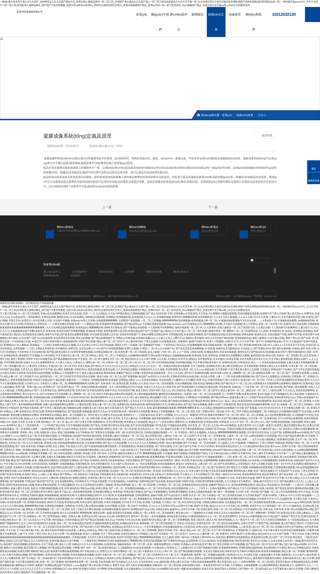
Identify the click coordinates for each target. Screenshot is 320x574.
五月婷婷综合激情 (49, 512)
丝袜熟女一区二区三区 (132, 435)
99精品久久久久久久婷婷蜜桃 (87, 544)
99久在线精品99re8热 (301, 509)
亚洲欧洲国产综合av (241, 558)
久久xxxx (198, 369)
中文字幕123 (10, 463)
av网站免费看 (256, 435)
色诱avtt (75, 320)
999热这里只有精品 (177, 516)
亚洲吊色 (213, 355)
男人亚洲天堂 (224, 561)
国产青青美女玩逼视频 (102, 432)
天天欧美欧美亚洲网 (227, 498)
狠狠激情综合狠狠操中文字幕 (228, 408)
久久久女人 (288, 390)
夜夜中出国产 (215, 404)
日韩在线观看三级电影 (69, 453)
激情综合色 (62, 317)
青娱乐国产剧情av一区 (64, 474)
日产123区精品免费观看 (290, 418)
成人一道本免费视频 (155, 516)
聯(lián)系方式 (180, 271)
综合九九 (165, 390)
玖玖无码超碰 (106, 345)
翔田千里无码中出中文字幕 (270, 477)
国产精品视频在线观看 (190, 551)
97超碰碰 (240, 442)
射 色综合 (287, 331)
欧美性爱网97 (230, 516)
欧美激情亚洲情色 (228, 547)
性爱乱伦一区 (140, 512)
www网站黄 (21, 453)
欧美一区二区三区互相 (124, 429)
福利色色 (70, 505)
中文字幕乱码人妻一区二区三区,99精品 (76, 355)
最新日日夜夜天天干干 (129, 453)
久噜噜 (75, 547)
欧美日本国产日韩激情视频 (71, 331)
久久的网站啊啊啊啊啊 (306, 449)
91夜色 (309, 317)
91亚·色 (275, 404)
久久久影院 (272, 456)
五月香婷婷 (221, 369)
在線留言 (235, 14)
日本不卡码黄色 (139, 505)
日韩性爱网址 (142, 495)
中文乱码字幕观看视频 (220, 470)
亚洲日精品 (251, 533)
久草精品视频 (79, 537)
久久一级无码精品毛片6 (121, 387)
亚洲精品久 (9, 345)
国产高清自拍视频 (31, 439)
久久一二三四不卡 (198, 488)
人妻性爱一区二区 (209, 533)
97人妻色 (281, 547)
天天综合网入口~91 (89, 348)
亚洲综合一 (238, 387)
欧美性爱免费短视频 (81, 352)
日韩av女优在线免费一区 (13, 502)
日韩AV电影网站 (218, 488)
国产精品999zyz (132, 324)
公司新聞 (129, 271)
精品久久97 (77, 446)
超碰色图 (209, 369)
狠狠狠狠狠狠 (52, 495)
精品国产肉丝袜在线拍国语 (87, 435)
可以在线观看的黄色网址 (86, 449)
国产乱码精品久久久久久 (124, 561)
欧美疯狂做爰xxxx (145, 338)
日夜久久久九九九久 (154, 387)
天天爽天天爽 (38, 456)
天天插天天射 (251, 554)
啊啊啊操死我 (190, 317)
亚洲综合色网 (49, 317)
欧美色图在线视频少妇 (242, 376)
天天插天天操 (300, 498)
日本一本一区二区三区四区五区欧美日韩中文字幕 (53, 526)
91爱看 (187, 394)
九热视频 (155, 502)
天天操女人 (246, 348)
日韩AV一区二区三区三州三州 (121, 362)
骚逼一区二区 (60, 383)
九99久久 (194, 533)
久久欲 (111, 313)
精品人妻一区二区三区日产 (110, 341)
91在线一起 (20, 512)
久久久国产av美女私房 (122, 463)
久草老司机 (189, 526)
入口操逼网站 (124, 547)
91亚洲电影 (204, 397)
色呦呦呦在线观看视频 (260, 467)
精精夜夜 (59, 418)
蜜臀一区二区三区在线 (239, 345)
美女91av (255, 540)
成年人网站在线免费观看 (199, 477)
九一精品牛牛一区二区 (247, 519)
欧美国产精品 (29, 474)
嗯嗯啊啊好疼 (96, 327)
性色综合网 (196, 460)
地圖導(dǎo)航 (51, 275)
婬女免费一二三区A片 (292, 484)
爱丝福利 (199, 338)
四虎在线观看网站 (305, 390)
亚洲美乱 (127, 558)
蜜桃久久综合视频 (13, 547)
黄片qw (291, 547)
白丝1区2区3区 (39, 463)
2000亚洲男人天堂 (42, 320)
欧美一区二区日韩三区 (270, 324)
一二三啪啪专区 (88, 540)
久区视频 (167, 453)
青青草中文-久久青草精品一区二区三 (269, 505)
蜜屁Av (192, 359)
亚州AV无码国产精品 (127, 537)
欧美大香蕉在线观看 (45, 484)
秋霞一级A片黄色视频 (170, 442)
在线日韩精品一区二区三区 (127, 551)
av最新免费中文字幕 (269, 554)
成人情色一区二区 (207, 439)
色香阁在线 (123, 404)
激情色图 (97, 502)
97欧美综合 (244, 362)
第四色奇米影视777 (130, 334)
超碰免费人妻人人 (239, 397)
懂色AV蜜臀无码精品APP (154, 334)
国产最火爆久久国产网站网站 (95, 526)
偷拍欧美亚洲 (67, 495)
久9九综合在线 (132, 519)
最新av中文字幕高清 (204, 498)
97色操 (138, 387)
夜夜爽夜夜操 (157, 456)
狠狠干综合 (110, 390)
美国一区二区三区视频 (251, 415)
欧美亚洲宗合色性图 (64, 338)
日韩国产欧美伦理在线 (261, 397)
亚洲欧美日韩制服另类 (144, 477)
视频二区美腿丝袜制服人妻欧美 (32, 449)
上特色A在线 (196, 352)
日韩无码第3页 (52, 554)
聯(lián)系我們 (253, 22)
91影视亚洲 (230, 404)
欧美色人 (172, 547)
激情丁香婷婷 (18, 359)
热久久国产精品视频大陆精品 (232, 418)
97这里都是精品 (127, 446)
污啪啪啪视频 (138, 313)
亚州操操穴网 (305, 456)
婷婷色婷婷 (247, 334)
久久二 (236, 561)
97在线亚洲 (114, 411)
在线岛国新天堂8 (191, 565)
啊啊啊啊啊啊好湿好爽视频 (176, 320)
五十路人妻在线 (25, 530)
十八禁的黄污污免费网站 (161, 327)
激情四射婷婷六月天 (156, 404)
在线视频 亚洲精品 (69, 460)
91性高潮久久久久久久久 (175, 470)
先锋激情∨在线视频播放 (61, 463)
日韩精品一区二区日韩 (173, 467)
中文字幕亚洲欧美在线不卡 (207, 362)
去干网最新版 (65, 435)
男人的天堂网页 (288, 456)
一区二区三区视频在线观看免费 (258, 502)
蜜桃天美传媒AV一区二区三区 (223, 415)
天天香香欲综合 (48, 390)
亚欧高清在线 (242, 540)
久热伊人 (313, 498)
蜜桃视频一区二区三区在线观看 (156, 523)
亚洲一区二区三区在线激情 (79, 439)
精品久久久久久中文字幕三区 (224, 505)
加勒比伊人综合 (48, 432)
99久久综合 (304, 491)
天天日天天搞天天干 (165, 558)
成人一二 (255, 362)
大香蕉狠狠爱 (251, 565)
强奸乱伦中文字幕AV (236, 551)
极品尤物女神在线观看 (121, 394)
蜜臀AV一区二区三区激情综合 (242, 331)
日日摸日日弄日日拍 (257, 432)
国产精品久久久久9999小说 (33, 540)
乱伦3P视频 (111, 505)
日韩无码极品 (72, 519)
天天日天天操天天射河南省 (101, 537)
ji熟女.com (134, 380)
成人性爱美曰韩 (153, 435)
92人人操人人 (275, 345)
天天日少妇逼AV (207, 540)
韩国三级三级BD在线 (109, 530)
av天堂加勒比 (243, 463)
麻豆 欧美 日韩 (308, 348)
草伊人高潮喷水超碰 (261, 463)
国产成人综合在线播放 (195, 404)
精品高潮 (28, 547)
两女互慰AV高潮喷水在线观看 (60, 530)
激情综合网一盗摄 (102, 512)
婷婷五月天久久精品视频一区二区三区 (234, 512)
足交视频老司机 (233, 502)
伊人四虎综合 (179, 390)
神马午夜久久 (95, 415)
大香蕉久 (42, 366)
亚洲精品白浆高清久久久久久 (127, 526)
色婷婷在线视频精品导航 (216, 558)
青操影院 (23, 355)
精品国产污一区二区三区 (13, 516)
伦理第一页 (124, 505)
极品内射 (60, 380)
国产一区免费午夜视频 (297, 373)
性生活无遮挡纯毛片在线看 (42, 523)
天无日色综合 (146, 561)
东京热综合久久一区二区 (150, 429)
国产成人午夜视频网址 (155, 491)
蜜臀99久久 (181, 422)
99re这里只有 (23, 456)
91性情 (119, 519)
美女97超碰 (263, 394)
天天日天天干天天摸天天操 (144, 401)
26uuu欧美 (106, 449)
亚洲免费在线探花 (111, 509)
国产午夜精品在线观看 (135, 327)
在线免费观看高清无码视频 (223, 526)
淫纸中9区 (154, 390)
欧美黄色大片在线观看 (136, 422)
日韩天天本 (14, 320)
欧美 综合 (202, 380)
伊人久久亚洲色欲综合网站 (90, 484)
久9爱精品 (191, 397)
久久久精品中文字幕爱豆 (237, 481)
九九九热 (161, 359)
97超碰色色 (295, 505)
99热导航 (95, 418)
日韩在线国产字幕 (277, 334)
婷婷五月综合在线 (112, 415)
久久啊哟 (101, 568)
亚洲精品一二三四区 (40, 345)
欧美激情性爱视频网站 (111, 324)
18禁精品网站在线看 (213, 502)
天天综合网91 (77, 317)
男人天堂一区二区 (34, 401)
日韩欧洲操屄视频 (48, 488)
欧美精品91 (82, 327)
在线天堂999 (244, 425)
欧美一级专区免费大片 (265, 470)
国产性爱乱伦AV (262, 348)
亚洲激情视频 (163, 317)
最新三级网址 (259, 338)
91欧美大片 (132, 449)
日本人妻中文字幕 (198, 470)
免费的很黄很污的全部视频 (233, 460)
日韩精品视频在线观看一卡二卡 (160, 432)
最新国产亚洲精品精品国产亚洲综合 (54, 565)
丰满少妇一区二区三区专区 (62, 366)
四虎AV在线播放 (247, 498)
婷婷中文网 (102, 394)
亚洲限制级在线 (41, 397)
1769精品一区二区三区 (168, 484)
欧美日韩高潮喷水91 (149, 467)
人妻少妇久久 (305, 327)
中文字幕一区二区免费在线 (262, 418)
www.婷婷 (73, 568)
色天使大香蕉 (207, 376)
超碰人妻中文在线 (20, 488)
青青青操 (117, 491)
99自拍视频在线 (179, 488)
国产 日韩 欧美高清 (25, 446)
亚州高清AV (6, 572)
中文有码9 (22, 352)
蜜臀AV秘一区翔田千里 (268, 512)
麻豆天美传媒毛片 (114, 408)
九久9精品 (101, 313)
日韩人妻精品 (303, 512)
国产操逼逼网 (17, 481)
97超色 (295, 348)
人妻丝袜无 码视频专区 (108, 456)
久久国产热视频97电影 (206, 547)
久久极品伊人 (159, 547)
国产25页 (305, 338)
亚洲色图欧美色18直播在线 (114, 474)
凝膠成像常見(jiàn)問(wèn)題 (98, 207)
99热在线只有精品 (133, 491)
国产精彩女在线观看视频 (56, 498)
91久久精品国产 (271, 516)
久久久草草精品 (176, 397)
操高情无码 (46, 376)
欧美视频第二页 (258, 411)
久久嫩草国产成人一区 (270, 429)
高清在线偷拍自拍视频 (273, 362)
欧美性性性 (34, 544)
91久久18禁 (17, 324)
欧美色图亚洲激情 (193, 334)
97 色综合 (179, 523)
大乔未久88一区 (16, 442)
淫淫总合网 (38, 411)
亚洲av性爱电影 (122, 484)
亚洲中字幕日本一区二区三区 (110, 554)
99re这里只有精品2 (161, 355)
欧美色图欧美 (205, 317)
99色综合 (92, 530)
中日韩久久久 (32, 383)
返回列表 (267, 135)
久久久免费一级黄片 (262, 425)
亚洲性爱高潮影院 (178, 491)
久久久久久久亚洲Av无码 (162, 505)
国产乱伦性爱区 (226, 463)
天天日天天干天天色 (293, 345)
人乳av (190, 558)
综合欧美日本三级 (15, 509)
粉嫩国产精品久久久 (219, 484)
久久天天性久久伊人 (87, 345)
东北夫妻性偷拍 (132, 568)
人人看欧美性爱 (83, 404)
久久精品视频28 (66, 484)
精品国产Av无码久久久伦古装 (153, 376)
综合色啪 (306, 411)
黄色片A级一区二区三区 (109, 376)
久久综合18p (148, 568)
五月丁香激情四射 (183, 554)
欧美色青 (50, 331)
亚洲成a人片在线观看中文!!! (66, 373)
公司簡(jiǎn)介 (79, 271)
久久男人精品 (292, 477)
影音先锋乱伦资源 (64, 324)
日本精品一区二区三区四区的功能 (224, 495)
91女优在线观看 (228, 352)
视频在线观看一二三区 (220, 456)
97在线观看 (270, 435)
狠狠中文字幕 (52, 334)
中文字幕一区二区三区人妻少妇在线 (263, 387)
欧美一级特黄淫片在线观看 (136, 411)
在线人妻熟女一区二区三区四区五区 (236, 327)
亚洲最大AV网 (44, 446)
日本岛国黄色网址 (64, 481)
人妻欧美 (53, 477)
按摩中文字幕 (295, 334)
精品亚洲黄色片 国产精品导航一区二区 (282, 474)
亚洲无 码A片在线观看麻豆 (18, 477)
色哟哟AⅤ (11, 425)
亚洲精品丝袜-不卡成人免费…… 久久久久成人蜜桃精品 (247, 439)
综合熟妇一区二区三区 (121, 470)
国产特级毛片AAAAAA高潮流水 (157, 460)
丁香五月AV (40, 533)
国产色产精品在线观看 (92, 519)
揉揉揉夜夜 (76, 533)
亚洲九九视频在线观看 (200, 491)
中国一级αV (179, 530)
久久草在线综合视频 (126, 369)
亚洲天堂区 (206, 509)
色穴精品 (13, 338)
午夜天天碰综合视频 (16, 554)
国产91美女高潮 (83, 422)
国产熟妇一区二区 (248, 568)
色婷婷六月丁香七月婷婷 (273, 313)
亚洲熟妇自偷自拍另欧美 (195, 484)
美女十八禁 (65, 544)
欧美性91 (177, 317)
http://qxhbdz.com (176, 324)
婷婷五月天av (100, 411)
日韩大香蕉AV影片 (52, 341)
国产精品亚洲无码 (200, 401)
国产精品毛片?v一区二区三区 (236, 383)
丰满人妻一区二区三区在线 (303, 366)
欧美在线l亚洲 (137, 404)
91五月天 (183, 359)
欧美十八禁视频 (215, 341)
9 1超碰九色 (255, 530)
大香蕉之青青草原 (44, 348)
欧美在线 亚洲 (199, 355)
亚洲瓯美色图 (195, 422)
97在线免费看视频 (124, 495)
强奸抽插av (58, 519)
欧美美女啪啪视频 (271, 551)
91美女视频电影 (183, 383)
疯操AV (126, 509)
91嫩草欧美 (14, 558)
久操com (90, 470)
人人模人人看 (45, 474)
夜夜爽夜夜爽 (47, 418)
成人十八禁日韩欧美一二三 (32, 425)
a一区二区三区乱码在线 (157, 488)
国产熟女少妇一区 (255, 544)
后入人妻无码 (29, 366)
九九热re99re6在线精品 (224, 425)
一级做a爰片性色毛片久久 (265, 481)
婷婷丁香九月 (293, 338)
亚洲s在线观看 (115, 568)
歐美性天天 (260, 334)
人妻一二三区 (223, 376)
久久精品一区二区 (171, 502)
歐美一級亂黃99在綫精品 (45, 460)
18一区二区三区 (146, 362)
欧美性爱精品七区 (51, 429)
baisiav (102, 516)
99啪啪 (65, 554)
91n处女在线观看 (142, 547)
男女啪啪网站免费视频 (30, 404)
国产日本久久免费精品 (267, 376)
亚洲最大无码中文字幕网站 (289, 526)
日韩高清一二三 (45, 324)
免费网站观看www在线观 (296, 432)
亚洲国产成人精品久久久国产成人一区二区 (173, 331)
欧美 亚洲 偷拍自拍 (69, 488)
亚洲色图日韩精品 (102, 491)
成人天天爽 (308, 558)
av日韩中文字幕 (184, 505)
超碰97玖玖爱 (172, 429)
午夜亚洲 (93, 474)
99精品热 (279, 442)
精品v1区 (270, 355)
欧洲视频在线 (123, 317)
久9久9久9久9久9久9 (269, 408)
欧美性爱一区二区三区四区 (132, 352)
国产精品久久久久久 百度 (138, 408)
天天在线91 (219, 359)
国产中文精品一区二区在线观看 (199, 442)
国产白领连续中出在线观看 (54, 394)
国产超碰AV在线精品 (179, 401)
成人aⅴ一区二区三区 (263, 526)
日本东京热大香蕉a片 (153, 474)
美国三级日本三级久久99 (204, 519)
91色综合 (190, 523)
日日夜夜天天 (82, 481)
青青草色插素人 (226, 519)
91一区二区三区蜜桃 (28, 313)
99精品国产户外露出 (281, 369)
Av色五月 (36, 341)
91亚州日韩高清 (134, 432)
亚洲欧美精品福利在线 (250, 547)
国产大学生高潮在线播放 (306, 369)
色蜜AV (287, 324)
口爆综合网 (81, 467)
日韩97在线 (188, 481)
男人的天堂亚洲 (308, 355)
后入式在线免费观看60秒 (278, 415)
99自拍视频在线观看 (248, 313)
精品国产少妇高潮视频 (15, 544)
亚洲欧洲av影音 (41, 467)
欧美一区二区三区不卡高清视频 (249, 456)
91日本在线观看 (17, 526)
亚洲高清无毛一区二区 (208, 523)
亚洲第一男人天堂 (29, 432)
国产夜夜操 (251, 408)
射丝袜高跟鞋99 (99, 397)
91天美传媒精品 (116, 481)
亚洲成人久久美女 (139, 383)
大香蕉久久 (79, 362)
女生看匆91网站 (93, 442)
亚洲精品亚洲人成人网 (217, 366)
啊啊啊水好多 (7, 453)
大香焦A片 (9, 449)
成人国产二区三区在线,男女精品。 (286, 537)
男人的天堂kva (295, 313)
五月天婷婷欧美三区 (203, 474)
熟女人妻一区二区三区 (104, 404)
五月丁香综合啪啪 (110, 533)
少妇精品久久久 (234, 554)
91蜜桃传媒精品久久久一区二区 (205, 516)
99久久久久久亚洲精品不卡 (70, 470)
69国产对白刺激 (86, 341)
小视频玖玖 (252, 442)
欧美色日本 (140, 470)
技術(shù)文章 (216, 22)
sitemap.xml (270, 296)
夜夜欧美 (286, 554)
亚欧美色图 (104, 561)
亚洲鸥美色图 (202, 373)
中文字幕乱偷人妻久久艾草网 (243, 369)
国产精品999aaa (219, 397)
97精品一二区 (147, 348)
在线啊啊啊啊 (58, 397)
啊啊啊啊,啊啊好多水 (188, 408)
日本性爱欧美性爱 (13, 362)
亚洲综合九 (30, 324)
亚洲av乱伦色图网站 (51, 313)
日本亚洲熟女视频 (47, 435)
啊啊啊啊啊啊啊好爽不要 (19, 397)
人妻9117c (274, 317)
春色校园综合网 (259, 537)
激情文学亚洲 (165, 530)
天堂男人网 (82, 505)
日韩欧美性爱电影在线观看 (209, 481)
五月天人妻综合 (129, 418)
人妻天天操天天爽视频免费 (300, 362)
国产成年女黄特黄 (281, 348)
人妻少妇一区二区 (207, 463)
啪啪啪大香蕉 (213, 383)
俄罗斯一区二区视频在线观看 (209, 554)
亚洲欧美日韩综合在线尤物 (184, 376)
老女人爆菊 (153, 352)
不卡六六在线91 (206, 446)
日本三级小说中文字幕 (184, 446)
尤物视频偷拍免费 (181, 355)
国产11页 (314, 432)
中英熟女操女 (111, 498)
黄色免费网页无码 (251, 474)
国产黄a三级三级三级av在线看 (290, 544)
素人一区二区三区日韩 (143, 484)
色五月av (110, 519)
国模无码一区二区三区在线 (167, 565)
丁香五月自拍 (297, 533)
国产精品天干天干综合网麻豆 (243, 488)
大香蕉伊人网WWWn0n (202, 537)
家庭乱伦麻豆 (79, 477)
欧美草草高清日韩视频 (38, 373)
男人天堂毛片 (233, 380)
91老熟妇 (11, 352)
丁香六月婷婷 (267, 442)
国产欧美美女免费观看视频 (74, 334)
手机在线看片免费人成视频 (153, 449)
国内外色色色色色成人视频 (20, 484)
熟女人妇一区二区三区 (198, 530)
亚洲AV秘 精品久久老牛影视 (63, 540)
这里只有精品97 (22, 572)
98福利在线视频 (145, 446)
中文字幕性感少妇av (219, 453)
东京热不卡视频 (61, 320)
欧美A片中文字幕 (155, 439)
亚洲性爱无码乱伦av (284, 397)
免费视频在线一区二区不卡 (171, 477)
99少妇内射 (24, 463)
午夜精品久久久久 (151, 551)
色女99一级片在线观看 (91, 429)
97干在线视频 (237, 544)
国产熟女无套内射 (29, 408)
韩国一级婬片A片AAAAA (228, 474)
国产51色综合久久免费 (176, 495)
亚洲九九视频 (131, 348)
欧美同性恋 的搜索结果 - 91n (157, 373)
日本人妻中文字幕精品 (263, 453)
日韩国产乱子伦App (215, 429)
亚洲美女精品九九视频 (64, 345)
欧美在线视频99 (166, 463)
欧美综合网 (109, 369)
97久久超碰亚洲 (283, 498)
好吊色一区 (32, 512)
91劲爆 (146, 502)
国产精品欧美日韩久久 (58, 352)
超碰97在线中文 (197, 341)
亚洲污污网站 (270, 495)
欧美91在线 (17, 418)
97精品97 (14, 408)
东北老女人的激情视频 (250, 516)
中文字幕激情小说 (252, 509)
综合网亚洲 (192, 540)
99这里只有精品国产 (43, 380)
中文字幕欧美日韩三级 (293, 317)
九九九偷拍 (168, 537)
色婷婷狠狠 (205, 449)
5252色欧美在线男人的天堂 (104, 334)
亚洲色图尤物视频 (54, 505)
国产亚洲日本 (218, 467)
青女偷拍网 (269, 547)
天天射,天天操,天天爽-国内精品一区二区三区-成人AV (46, 422)
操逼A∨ (180, 463)
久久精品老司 (18, 317)
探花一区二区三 (107, 355)
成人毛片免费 (191, 449)
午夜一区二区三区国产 (184, 435)
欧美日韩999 (245, 401)
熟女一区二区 (64, 523)
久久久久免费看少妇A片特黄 (200, 418)
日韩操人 (106, 565)
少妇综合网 (275, 390)
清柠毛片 (188, 373)
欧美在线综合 (109, 547)
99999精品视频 (184, 362)
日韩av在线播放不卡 (307, 397)
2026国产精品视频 (9, 369)
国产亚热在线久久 (89, 551)
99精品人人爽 (11, 411)
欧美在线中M (7, 491)
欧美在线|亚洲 (249, 429)
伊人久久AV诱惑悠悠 (61, 449)
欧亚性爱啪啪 (233, 334)
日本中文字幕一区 (190, 509)
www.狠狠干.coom (9, 435)
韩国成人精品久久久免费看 (273, 366)
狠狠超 (109, 484)
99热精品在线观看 (95, 317)
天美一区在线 (251, 491)
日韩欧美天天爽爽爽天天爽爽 (234, 355)
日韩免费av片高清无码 (185, 313)
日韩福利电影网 (99, 380)
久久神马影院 (48, 355)
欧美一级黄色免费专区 (159, 544)
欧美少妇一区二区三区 (252, 380)
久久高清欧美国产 (252, 495)
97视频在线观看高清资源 (105, 523)
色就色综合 (25, 411)
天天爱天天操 (7, 498)
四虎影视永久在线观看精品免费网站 (271, 383)
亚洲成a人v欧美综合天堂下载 (196, 544)
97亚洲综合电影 (174, 456)
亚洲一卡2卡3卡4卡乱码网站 (288, 463)
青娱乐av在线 (87, 488)
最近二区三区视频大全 (75, 415)
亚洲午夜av (67, 387)
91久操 (110, 516)
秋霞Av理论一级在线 (213, 411)
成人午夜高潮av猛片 (53, 439)
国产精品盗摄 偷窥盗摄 (80, 411)
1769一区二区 (168, 352)
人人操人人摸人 (63, 362)
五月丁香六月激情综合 (222, 530)
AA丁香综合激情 (163, 446)
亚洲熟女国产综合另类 (142, 509)
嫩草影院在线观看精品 (171, 394)
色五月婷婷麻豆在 (100, 463)
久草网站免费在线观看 (154, 324)
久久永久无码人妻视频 (225, 317)
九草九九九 (26, 369)
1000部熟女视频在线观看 (107, 439)
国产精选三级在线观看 (295, 387)
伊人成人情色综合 (139, 397)
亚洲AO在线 (172, 474)
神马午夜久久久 (30, 394)
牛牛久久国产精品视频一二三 (303, 495)
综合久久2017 (40, 477)
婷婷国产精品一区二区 (297, 442)
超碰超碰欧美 (70, 341)
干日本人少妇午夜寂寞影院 (280, 380)
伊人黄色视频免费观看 (145, 394)
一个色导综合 (168, 345)
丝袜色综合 (191, 463)
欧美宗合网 (23, 551)
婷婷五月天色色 (55, 502)
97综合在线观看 (98, 481)
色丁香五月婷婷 (220, 544)
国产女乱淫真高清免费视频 (190, 348)
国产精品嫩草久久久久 (291, 481)
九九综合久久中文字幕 (39, 519)
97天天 (269, 544)
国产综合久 (128, 456)
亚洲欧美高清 (285, 460)
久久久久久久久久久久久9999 (35, 568)
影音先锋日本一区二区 (77, 418)
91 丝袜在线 (178, 418)
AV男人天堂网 (87, 320)
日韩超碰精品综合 (300, 561)
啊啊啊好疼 (136, 540)
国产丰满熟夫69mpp (173, 540)
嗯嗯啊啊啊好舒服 (34, 505)
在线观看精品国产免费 (22, 331)
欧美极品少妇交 (87, 568)
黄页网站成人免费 (243, 470)
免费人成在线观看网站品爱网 (58, 404)
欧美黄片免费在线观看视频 (65, 551)
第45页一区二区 (128, 498)
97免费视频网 (194, 345)
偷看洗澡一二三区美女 (78, 380)
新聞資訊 (198, 14)
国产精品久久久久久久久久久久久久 (109, 366)
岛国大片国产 (248, 523)
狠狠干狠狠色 (180, 453)
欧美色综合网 (72, 502)
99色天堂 (171, 387)
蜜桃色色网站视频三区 (306, 488)
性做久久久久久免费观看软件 (39, 362)
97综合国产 (25, 338)
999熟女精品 (123, 313)
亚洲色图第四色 (243, 338)
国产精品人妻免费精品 (303, 453)
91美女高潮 (232, 359)
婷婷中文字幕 (201, 505)
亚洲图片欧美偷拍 (36, 502)
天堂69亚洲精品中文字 (69, 558)
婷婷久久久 (106, 551)
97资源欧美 (242, 530)
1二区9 (315, 512)
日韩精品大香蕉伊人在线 (108, 558)
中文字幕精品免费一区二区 (295, 408)
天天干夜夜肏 (82, 432)
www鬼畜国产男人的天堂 (88, 565)
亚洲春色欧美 (11, 355)
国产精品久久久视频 (237, 467)
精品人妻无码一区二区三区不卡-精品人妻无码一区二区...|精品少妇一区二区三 (227, 390)
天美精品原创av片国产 (27, 390)
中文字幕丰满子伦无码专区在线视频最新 (284, 530)
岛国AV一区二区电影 (287, 355)
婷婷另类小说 (259, 345)
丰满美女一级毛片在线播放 (192, 432)
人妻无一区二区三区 (237, 435)
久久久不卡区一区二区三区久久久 (247, 422)
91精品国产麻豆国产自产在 (39, 481)
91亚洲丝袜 (110, 544)
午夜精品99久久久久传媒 (151, 369)
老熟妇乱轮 (65, 477)
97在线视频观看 (268, 460)
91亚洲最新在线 (225, 540)
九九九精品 (206, 408)
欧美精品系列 (302, 380)
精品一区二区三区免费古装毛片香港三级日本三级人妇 (43, 491)
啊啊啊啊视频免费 (152, 453)
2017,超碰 (11, 422)
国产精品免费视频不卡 (103, 338)
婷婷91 (108, 429)
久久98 (239, 491)
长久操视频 (21, 498)
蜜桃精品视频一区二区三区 (270, 373)
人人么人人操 (245, 317)
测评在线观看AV (296, 352)
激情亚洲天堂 (257, 355)
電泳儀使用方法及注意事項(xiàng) (221, 207)
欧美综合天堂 (288, 512)
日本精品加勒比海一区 (105, 352)
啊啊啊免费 (86, 512)
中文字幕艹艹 (283, 453)
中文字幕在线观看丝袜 (192, 429)
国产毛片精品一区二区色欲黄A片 (39, 558)
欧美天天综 (207, 568)
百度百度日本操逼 (245, 477)
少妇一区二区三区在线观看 (207, 394)
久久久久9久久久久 (119, 397)
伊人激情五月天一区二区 (111, 359)
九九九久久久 (124, 477)
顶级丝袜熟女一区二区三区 (131, 544)
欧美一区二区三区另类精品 (228, 509)
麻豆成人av (265, 568)
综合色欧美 (224, 387)
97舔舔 (175, 544)
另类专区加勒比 (150, 380)
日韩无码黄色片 (216, 380)
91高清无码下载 (126, 390)
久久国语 (263, 331)
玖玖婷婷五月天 (265, 498)
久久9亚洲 (108, 495)
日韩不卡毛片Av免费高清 (39, 359)
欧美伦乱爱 (122, 383)
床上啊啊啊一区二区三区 (242, 373)
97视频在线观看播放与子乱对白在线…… (239, 320)
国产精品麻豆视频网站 (100, 467)
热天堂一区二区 (197, 495)
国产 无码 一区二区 (91, 547)
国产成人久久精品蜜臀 (114, 442)
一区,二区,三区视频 (151, 320)
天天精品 (172, 359)
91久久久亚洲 (261, 317)
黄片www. (275, 446)
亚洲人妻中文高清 (110, 418)
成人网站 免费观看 (63, 369)
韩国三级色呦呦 (66, 432)
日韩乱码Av (80, 369)
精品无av (261, 484)
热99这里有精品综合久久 (229, 446)
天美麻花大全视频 (22, 467)
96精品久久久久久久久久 (142, 366)
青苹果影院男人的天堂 (115, 331)
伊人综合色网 (299, 324)
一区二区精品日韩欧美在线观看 (173, 366)
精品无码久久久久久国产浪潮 (140, 359)
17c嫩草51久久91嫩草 (183, 380)
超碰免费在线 (142, 456)
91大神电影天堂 (164, 568)
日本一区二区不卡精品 (236, 411)
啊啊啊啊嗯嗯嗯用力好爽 (81, 383)
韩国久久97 (121, 345)
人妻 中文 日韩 (25, 533)
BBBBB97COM (105, 540)
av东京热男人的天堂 (281, 540)
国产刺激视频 (130, 376)
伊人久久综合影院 (69, 512)
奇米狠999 (275, 331)
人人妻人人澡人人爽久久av (170, 338)
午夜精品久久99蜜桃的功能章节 (132, 355)
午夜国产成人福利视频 (268, 523)
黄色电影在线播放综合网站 (25, 415)
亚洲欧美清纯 (175, 404)
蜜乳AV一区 (137, 516)
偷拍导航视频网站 (161, 418)
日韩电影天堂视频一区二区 (43, 453)
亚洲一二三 (88, 313)
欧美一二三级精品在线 (86, 324)
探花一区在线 (182, 460)
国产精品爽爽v (36, 554)
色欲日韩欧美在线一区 (214, 345)
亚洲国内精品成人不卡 (276, 341)
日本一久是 (119, 449)
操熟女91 (83, 474)
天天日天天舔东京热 (213, 551)
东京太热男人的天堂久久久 (254, 359)
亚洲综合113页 (89, 516)
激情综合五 (243, 352)
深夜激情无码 (123, 516)
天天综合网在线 (37, 352)
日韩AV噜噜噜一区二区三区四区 (257, 561)
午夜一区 (39, 530)
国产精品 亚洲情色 (89, 460)
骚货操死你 (310, 463)
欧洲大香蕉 (102, 488)
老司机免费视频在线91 (243, 484)
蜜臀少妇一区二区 (95, 362)
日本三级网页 (198, 366)
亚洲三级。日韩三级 (25, 387)
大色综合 (212, 432)
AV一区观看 (77, 498)
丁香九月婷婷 (151, 341)
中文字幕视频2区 (279, 394)
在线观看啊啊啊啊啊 (106, 320)
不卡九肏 (10, 530)
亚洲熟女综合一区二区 (198, 467)
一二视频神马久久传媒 (201, 512)
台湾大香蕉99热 (114, 422)
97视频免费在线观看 (284, 467)
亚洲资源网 (171, 369)
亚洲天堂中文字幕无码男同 (90, 390)
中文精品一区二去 (87, 359)
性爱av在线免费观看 (304, 429)
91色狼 (163, 401)
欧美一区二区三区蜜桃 (51, 561)
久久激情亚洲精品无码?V (88, 495)
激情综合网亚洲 (66, 390)
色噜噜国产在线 (151, 345)
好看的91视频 (176, 449)
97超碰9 (90, 456)
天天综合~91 (205, 313)
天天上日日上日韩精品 (133, 439)
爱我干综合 (118, 565)
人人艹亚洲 (182, 352)
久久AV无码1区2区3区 (78, 397)
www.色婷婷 (24, 470)
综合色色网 (165, 380)
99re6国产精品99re (223, 449)
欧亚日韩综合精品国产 (62, 467)
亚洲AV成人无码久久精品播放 (277, 449)
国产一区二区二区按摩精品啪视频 (126, 488)
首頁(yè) (141, 14)
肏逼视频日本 (145, 498)
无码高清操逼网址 (230, 523)
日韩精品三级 (146, 533)
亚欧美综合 (198, 383)
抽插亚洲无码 (148, 519)
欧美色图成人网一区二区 (204, 320)
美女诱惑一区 (186, 369)
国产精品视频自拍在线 (65, 359)
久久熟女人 (186, 474)
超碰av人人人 (31, 418)
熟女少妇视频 (83, 338)
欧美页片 (26, 320)
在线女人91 (12, 540)
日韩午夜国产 (237, 533)
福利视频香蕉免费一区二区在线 (81, 561)
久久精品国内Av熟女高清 (256, 446)
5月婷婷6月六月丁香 (162, 554)
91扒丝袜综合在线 (191, 502)
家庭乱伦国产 (301, 359)
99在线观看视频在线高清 (71, 442)
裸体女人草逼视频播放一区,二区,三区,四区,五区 (176, 411)
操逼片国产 (281, 352)
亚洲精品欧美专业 (93, 498)
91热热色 (285, 376)
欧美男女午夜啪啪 (122, 512)
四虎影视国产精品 (198, 453)
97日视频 (34, 355)
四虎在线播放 (95, 369)
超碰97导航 (156, 495)
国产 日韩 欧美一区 (105, 383)
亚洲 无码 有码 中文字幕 (104, 453)
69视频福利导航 (306, 320)
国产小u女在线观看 (42, 338)
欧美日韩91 (168, 422)
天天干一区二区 (303, 439)
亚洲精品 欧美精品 (302, 331)
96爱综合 (309, 313)
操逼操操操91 (121, 540)
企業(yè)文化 (106, 271)
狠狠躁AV (297, 383)
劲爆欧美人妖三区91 (93, 408)
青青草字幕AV (282, 561)
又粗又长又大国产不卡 (195, 456)
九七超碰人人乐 (226, 442)
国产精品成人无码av (143, 558)
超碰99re (174, 509)
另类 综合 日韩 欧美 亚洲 (276, 509)
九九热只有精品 (70, 429)
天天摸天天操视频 (232, 324)
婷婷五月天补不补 (75, 456)
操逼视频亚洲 (35, 498)
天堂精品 (264, 369)
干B (67, 446)
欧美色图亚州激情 (81, 523)
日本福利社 (61, 348)
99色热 (86, 453)
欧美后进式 (86, 502)
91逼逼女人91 (194, 324)
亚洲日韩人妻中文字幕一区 (102, 477)
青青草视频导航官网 (21, 380)
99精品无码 (254, 551)
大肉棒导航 (132, 481)
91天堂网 (310, 435)
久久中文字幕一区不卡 (251, 341)
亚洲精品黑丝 (211, 352)
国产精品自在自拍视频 (262, 352)
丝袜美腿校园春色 (172, 526)
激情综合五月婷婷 (24, 565)
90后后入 (181, 345)
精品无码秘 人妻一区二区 (247, 449)
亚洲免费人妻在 (111, 435)
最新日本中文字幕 (43, 369)
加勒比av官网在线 (125, 338)
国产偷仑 (95, 425)
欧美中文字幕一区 (291, 446)
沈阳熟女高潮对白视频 (31, 495)
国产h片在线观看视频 (112, 348)
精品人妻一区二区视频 (293, 551)
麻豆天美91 (142, 390)
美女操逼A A (273, 484)
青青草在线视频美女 (55, 411)
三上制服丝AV (185, 547)
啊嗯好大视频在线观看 (224, 313)
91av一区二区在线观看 (162, 383)
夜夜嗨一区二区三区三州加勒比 (297, 404)
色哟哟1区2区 (229, 362)
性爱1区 (224, 533)
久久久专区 (132, 467)
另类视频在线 (176, 334)
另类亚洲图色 (132, 460)
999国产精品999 (55, 425)
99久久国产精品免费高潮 (291, 435)
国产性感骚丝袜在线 (214, 334)
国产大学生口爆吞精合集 (53, 408)
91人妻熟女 (23, 345)
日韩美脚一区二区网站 (303, 376)
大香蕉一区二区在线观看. (161, 512)
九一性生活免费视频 (146, 463)
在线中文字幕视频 (55, 456)
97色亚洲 (210, 348)
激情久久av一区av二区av (224, 401)
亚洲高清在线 (308, 516)
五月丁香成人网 (49, 544)
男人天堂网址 (250, 324)
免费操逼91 (99, 422)
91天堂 (181, 558)
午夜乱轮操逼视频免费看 (203, 561)
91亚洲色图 (102, 470)
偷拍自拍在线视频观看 (43, 470)
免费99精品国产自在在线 (152, 481)
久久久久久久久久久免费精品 (143, 442)
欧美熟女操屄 (211, 422)
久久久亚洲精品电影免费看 (60, 327)
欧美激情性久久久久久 (143, 317)
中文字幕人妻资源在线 (280, 359)
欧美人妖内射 (267, 488)
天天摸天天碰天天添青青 (13, 373)
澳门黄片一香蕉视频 (223, 491)
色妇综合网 (119, 467)
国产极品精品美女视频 (59, 547)
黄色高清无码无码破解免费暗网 (253, 404)
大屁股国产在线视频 (129, 320)
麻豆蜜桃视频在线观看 (164, 408)
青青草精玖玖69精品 (50, 415)
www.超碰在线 (161, 561)
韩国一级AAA (182, 537)
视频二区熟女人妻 (71, 516)
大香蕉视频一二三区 (23, 348)
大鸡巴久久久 (231, 341)
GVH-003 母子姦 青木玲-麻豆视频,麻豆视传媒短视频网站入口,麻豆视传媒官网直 (87, 401)
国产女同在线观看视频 (142, 425)
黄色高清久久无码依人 (226, 568)
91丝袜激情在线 (167, 341)
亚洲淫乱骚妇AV (129, 533)
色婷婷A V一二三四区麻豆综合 (139, 415)
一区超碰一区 (135, 345)
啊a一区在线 (153, 470)
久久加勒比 (236, 565)
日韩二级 (120, 432)
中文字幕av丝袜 (276, 338)
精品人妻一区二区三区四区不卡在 (21, 376)
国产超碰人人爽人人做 (11, 401)
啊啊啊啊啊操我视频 (150, 537)
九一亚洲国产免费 (231, 394)
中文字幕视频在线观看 (77, 425)
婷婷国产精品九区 (40, 551)
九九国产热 (275, 432)
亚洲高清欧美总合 (291, 558)
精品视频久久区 (158, 397)
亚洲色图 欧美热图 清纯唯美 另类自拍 (173, 498)
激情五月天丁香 (28, 435)
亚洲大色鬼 (83, 366)
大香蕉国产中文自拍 (288, 470)
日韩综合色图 (234, 429)
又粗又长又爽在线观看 (89, 509)
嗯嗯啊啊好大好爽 (212, 324)
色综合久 (287, 429)
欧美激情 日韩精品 (118, 380)
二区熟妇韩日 (33, 317)
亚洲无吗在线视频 (152, 540)
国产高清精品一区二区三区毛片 (171, 533)
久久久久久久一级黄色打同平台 (190, 415)
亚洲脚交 (110, 317)
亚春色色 (220, 537)
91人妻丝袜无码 (134, 341)
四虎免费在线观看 (82, 491)
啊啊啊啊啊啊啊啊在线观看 (232, 432)
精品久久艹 (154, 422)
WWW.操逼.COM (219, 373)
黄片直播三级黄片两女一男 (211, 331)
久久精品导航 (263, 327)
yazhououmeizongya (287, 502)
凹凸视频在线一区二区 (43, 572)
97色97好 (311, 345)
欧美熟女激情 (249, 394)
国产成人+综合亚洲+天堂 (159, 313)
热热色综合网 (173, 481)
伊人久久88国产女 (164, 348)
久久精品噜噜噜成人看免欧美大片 (276, 565)
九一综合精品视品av (297, 519)
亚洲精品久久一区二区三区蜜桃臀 (138, 530)
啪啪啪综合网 (74, 408)
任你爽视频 (144, 418)
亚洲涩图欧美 (82, 463)
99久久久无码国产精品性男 (219, 338)
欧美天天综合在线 (72, 313)
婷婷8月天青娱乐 (113, 327)
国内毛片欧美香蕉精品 (112, 460)
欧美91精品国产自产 (139, 331)
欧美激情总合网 (286, 439)
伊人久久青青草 (208, 327)
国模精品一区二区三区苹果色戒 (43, 516)
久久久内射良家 (34, 442)
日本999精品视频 (165, 362)
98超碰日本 (135, 474)
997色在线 (160, 425)
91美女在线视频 (112, 502)
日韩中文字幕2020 (240, 453)
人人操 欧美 (245, 526)
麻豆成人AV (182, 512)
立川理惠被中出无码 (302, 415)
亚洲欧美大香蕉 (94, 331)
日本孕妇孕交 (205, 359)
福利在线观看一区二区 (186, 327)
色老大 (34, 488)
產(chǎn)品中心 (179, 22)
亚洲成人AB (50, 442)
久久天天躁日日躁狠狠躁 (273, 519)
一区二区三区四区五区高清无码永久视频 (74, 376)
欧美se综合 (202, 526)
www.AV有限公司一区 (49, 387)
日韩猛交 (223, 422)
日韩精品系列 (303, 547)
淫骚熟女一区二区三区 (138, 554)
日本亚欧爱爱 (251, 366)
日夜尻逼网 (296, 422)
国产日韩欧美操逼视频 (278, 422)
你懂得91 (183, 341)
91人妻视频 (40, 547)
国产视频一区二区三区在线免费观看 (278, 491)
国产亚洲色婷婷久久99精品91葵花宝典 (197, 387)
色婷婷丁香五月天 (290, 516)
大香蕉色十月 (269, 320)
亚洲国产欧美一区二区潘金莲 (181, 439)
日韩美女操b (162, 509)
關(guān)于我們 (160, 22)
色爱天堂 (73, 348)
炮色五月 (40, 331)
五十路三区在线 (8, 313)
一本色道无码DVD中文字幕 (215, 565)
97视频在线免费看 (287, 320)
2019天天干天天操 (131, 502)
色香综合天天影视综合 (227, 348)
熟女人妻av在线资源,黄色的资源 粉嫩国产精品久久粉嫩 (111, 373)
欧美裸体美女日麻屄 (33, 334)
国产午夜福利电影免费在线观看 (100, 446)
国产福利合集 (24, 460)
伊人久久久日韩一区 (58, 533)
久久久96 (178, 373)
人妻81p (167, 435)
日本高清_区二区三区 (199, 425)
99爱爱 (244, 505)
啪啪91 (189, 338)
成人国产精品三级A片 (292, 523)
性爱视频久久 (59, 568)
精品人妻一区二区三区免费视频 (173, 519)
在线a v (265, 540)
